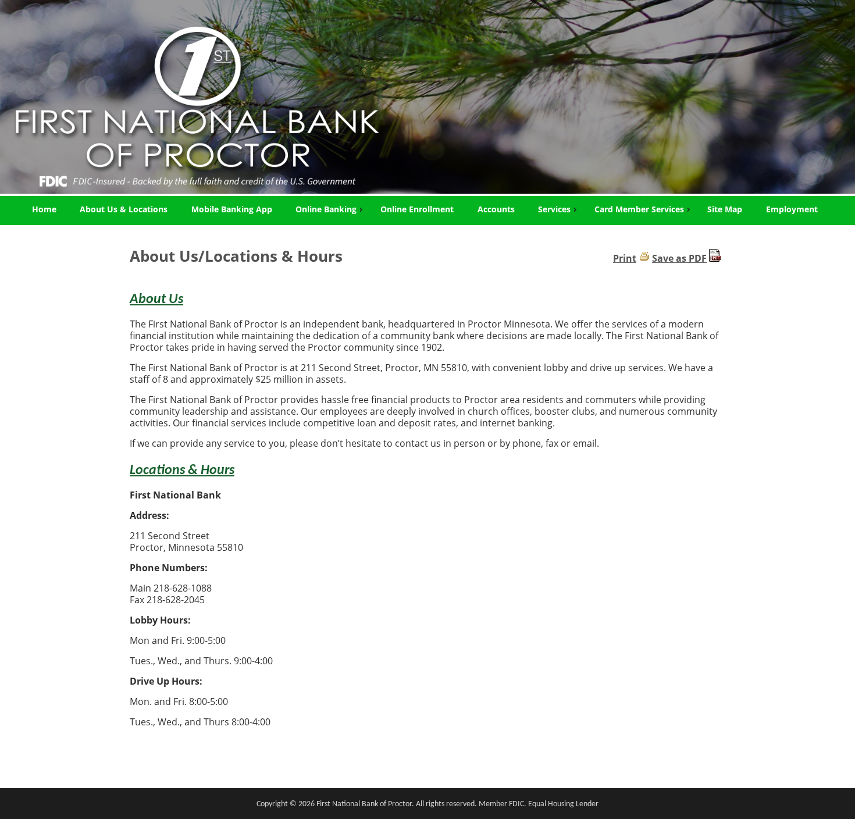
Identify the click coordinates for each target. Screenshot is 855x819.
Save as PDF (679, 258)
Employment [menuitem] (792, 209)
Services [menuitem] (554, 209)
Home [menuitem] (44, 209)
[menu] (427, 209)
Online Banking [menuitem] (326, 209)
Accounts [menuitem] (496, 209)
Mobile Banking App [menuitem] (231, 209)
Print (624, 258)
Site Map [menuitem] (724, 209)
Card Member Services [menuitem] (639, 209)
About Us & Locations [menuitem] (124, 209)
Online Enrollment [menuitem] (417, 209)
